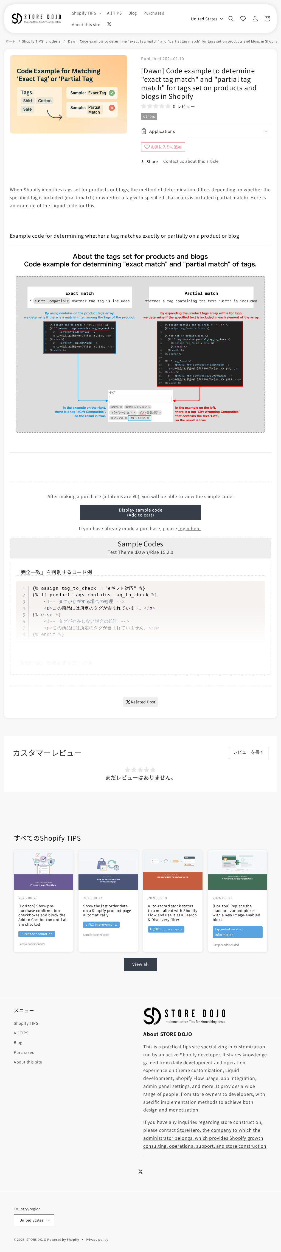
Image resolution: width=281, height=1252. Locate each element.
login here (189, 528)
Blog (18, 1042)
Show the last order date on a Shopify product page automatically (107, 911)
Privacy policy (97, 1239)
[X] (109, 24)
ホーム (10, 41)
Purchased (24, 1052)
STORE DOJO (36, 1239)
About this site (28, 1062)
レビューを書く (248, 752)
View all (140, 964)
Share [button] (152, 161)
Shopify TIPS (32, 41)
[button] (86, 13)
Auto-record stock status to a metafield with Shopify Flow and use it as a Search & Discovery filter (172, 913)
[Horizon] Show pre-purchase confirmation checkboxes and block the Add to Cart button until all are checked (43, 915)
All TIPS (21, 1032)
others (55, 41)
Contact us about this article (190, 161)
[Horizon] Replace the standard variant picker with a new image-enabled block (236, 913)
